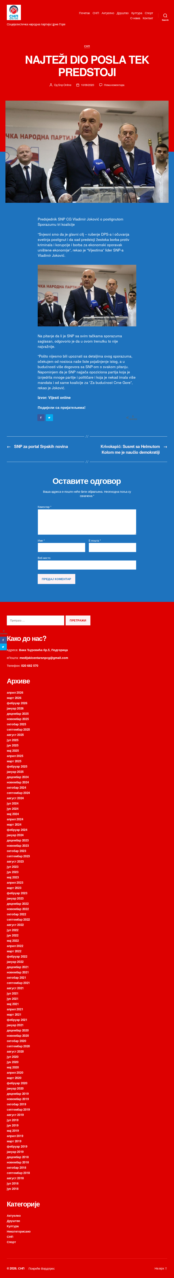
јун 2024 (13, 808)
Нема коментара (114, 85)
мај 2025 (13, 750)
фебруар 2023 (17, 893)
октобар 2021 (16, 977)
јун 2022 (13, 935)
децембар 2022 (18, 903)
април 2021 (15, 1009)
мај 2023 (13, 877)
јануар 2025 (15, 771)
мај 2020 (13, 1067)
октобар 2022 (16, 914)
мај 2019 (13, 1130)
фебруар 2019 (17, 1146)
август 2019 (15, 1115)
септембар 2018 (18, 1173)
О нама (135, 18)
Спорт (149, 13)
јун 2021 (13, 998)
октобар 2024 (16, 787)
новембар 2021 (18, 972)
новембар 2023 (18, 845)
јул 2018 (13, 1183)
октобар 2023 (16, 851)
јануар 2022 (15, 961)
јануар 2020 (15, 1088)
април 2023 (15, 882)
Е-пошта (95, 540)
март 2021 (14, 1014)
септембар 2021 (18, 983)
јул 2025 (13, 740)
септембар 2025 (18, 729)
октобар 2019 (16, 1104)
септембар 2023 (18, 856)
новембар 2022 (18, 909)
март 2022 (14, 951)
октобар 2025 (16, 724)
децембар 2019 (18, 1093)
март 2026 (14, 698)
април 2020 (15, 1072)
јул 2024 (13, 803)
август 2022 (15, 924)
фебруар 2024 (17, 829)
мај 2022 (13, 940)
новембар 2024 (18, 782)
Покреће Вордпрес (42, 1268)
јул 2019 (13, 1120)
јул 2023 (13, 866)
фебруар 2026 (17, 703)
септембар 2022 (18, 919)
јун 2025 (13, 745)
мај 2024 (13, 814)
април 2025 (15, 756)
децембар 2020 (18, 1030)
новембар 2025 (18, 719)
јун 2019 (13, 1125)
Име (41, 540)
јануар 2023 (15, 898)
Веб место (44, 557)
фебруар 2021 (17, 1019)
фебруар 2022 (17, 956)
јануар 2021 (15, 1025)
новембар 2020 (18, 1035)
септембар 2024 (18, 793)
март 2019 (14, 1141)
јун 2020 (13, 1062)
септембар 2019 (18, 1109)
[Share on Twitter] (49, 417)
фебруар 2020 (17, 1083)
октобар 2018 (16, 1167)
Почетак (84, 13)
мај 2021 (13, 1004)
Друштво (123, 13)
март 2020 (14, 1078)
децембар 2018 (18, 1157)
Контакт (148, 18)
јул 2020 (13, 1056)
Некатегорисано (19, 1231)
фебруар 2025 (17, 766)
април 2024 (15, 819)
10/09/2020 (87, 85)
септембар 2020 (18, 1046)
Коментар (44, 506)
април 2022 (15, 946)
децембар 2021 (18, 967)
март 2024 (14, 824)
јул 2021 (13, 993)
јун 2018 (13, 1188)
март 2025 (14, 761)
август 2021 (15, 988)
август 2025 (15, 734)
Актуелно (108, 13)
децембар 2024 (18, 777)
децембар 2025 (18, 713)
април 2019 (15, 1136)
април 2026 (15, 692)
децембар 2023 (18, 840)
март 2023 (14, 888)
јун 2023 (13, 872)
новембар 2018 (18, 1162)
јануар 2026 (15, 708)
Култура (136, 13)
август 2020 (15, 1051)
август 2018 (15, 1178)
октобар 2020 (16, 1041)
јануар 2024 (15, 835)
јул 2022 (13, 930)
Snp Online (64, 85)
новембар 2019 (18, 1099)
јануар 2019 (15, 1151)
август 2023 (15, 861)
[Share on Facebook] (41, 417)
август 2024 (15, 798)
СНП (96, 13)
